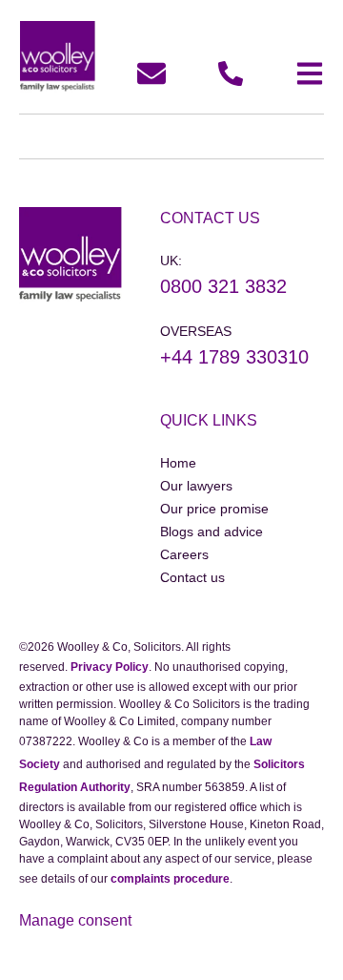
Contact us (192, 577)
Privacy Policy (110, 667)
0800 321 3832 (223, 286)
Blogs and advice (211, 531)
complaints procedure (170, 879)
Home (178, 462)
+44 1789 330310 (234, 356)
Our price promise (214, 508)
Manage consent (75, 920)
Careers (184, 554)
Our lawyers (196, 485)
